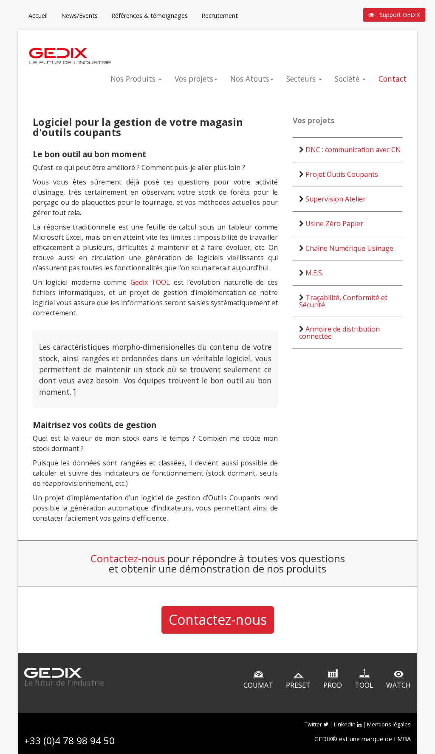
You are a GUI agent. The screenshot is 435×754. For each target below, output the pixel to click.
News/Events (79, 15)
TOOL (364, 685)
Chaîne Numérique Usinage (349, 248)
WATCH (398, 685)
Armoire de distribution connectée (339, 332)
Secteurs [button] (302, 79)
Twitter (314, 724)
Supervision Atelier (335, 199)
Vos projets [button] (194, 79)
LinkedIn (345, 724)
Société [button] (348, 79)
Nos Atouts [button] (249, 79)
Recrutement (219, 15)
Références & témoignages (149, 15)
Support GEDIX (397, 15)
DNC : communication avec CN (353, 149)
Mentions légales (389, 724)
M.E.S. (314, 273)
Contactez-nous (127, 558)
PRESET (298, 685)
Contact (393, 79)
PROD (332, 685)
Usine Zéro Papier (334, 223)
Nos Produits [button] (134, 79)
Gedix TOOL (150, 282)
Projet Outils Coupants (341, 174)
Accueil (38, 15)
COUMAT (258, 685)
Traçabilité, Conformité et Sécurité (343, 301)
